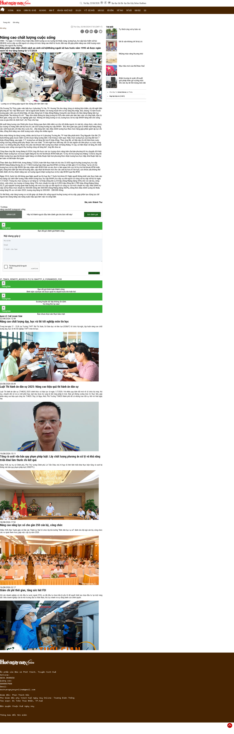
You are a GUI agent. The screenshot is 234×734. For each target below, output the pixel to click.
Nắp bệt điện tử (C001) (117, 96)
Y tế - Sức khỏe (89, 10)
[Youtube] (109, 3)
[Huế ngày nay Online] (15, 5)
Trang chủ (6, 22)
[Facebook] (105, 3)
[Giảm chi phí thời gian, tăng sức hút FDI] (49, 625)
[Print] (82, 31)
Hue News (42, 10)
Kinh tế (51, 10)
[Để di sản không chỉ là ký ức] (111, 45)
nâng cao (4, 209)
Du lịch (78, 10)
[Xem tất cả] (145, 10)
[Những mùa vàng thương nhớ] (111, 58)
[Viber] (96, 32)
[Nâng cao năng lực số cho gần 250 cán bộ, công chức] (49, 560)
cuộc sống (21, 209)
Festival (11, 10)
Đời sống (110, 10)
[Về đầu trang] (229, 725)
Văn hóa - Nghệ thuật (65, 10)
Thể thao (120, 10)
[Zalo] (91, 32)
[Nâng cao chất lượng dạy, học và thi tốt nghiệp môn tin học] (49, 356)
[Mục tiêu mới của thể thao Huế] (111, 70)
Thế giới (129, 10)
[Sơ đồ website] (101, 3)
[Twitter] (100, 32)
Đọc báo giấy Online (131, 3)
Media (19, 10)
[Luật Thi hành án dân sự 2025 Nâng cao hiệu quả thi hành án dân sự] (49, 426)
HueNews (143, 3)
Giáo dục (101, 10)
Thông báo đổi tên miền (13, 714)
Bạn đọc (138, 10)
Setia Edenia (122, 92)
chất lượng (12, 209)
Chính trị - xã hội (30, 10)
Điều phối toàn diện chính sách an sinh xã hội (24, 48)
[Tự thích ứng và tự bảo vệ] (111, 33)
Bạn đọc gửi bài (117, 3)
